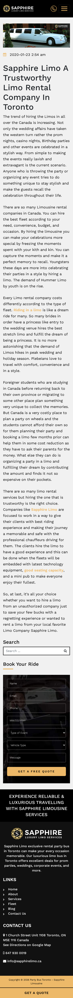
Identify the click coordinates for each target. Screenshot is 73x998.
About (13, 894)
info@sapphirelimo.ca (23, 961)
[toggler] (64, 9)
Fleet (12, 904)
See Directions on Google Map (27, 945)
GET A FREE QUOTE (36, 771)
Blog (11, 909)
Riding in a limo (27, 310)
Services (14, 899)
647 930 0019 (15, 953)
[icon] (54, 8)
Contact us (17, 913)
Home (12, 889)
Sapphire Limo (44, 509)
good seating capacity (43, 570)
